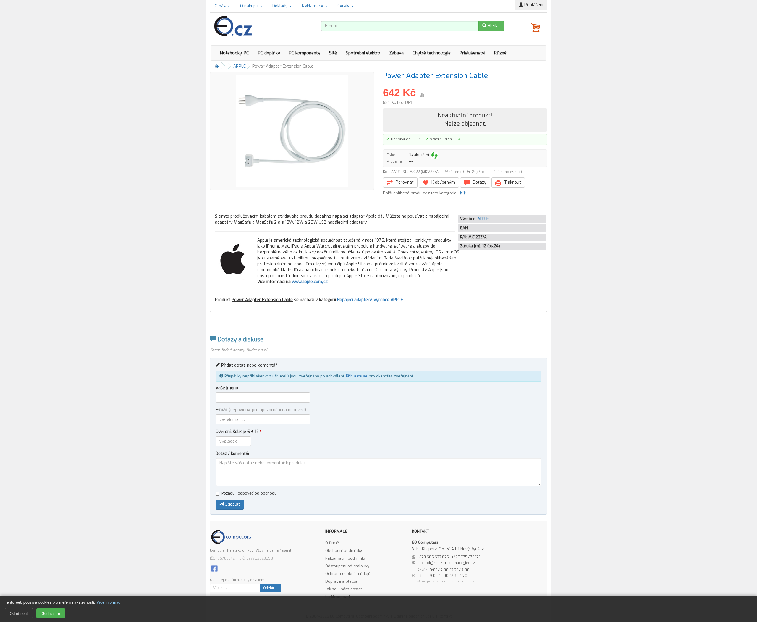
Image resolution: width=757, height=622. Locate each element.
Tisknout (512, 182)
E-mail (261, 410)
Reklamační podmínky (345, 558)
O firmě (332, 542)
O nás (221, 6)
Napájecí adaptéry (354, 300)
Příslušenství (472, 53)
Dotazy (479, 182)
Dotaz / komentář (233, 453)
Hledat (493, 26)
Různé (500, 53)
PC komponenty (304, 53)
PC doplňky (269, 53)
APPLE (239, 66)
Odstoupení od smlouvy (347, 565)
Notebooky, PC (234, 53)
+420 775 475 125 (466, 557)
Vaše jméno (227, 388)
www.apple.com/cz (310, 282)
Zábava (396, 53)
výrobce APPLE (388, 300)
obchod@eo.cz (429, 562)
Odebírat (270, 588)
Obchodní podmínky (343, 550)
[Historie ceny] (421, 95)
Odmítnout (19, 613)
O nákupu (249, 6)
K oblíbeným (442, 182)
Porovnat (404, 182)
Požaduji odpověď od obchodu (249, 493)
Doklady (280, 6)
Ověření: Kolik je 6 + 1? (238, 431)
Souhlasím (51, 613)
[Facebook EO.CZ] (214, 568)
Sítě (333, 53)
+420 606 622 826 (433, 557)
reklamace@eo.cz (460, 562)
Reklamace (313, 6)
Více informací (109, 602)
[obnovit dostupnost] (434, 155)
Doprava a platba (341, 581)
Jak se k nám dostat (343, 589)
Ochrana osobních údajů (348, 573)
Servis (344, 6)
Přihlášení (533, 5)
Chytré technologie (432, 53)
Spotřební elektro (363, 53)
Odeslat (232, 504)
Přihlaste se (357, 376)
